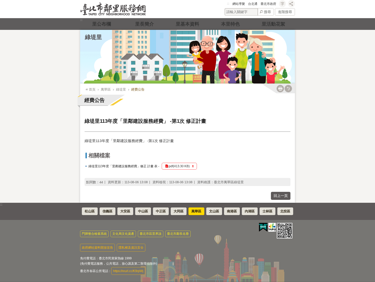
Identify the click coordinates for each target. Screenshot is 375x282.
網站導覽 (238, 3)
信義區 (107, 211)
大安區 (125, 211)
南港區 (232, 211)
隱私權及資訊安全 (131, 247)
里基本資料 (187, 24)
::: (228, 3)
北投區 (285, 211)
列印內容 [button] (280, 88)
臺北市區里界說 (151, 233)
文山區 (214, 211)
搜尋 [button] (267, 12)
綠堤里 (121, 89)
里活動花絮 (273, 24)
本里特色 (230, 24)
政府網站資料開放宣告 (97, 247)
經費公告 (138, 89)
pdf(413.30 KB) (179, 166)
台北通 (252, 3)
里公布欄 (101, 24)
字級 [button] (282, 3)
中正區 (161, 211)
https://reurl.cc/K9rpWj (128, 271)
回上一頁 (281, 196)
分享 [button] (291, 3)
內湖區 (250, 211)
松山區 (90, 211)
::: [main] (86, 87)
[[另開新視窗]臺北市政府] (272, 227)
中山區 (143, 211)
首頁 (92, 89)
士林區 (267, 211)
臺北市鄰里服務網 (113, 9)
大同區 (179, 211)
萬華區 (106, 89)
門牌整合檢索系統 (94, 233)
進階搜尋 (285, 12)
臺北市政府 (268, 3)
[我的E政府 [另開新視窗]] (263, 227)
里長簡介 (144, 24)
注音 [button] (288, 88)
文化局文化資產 (123, 233)
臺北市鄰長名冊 (178, 233)
